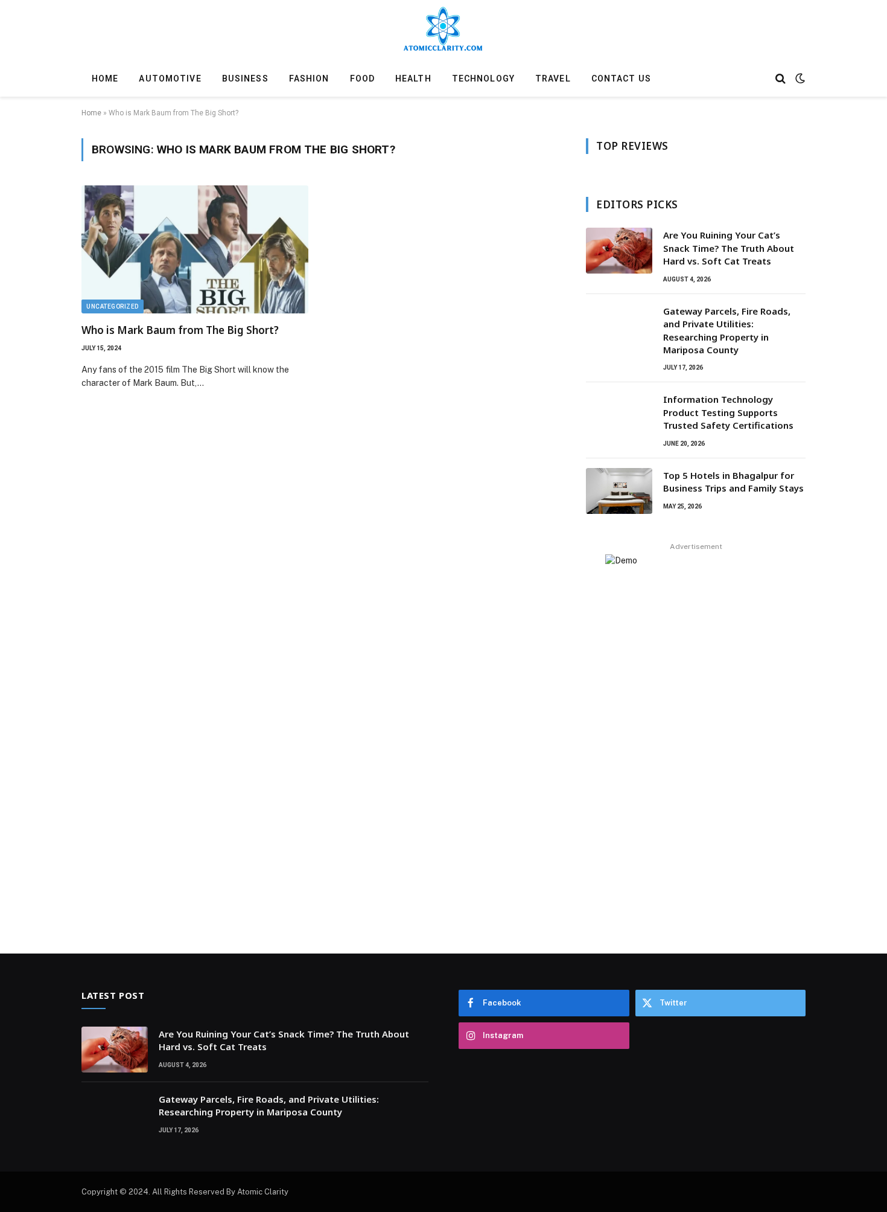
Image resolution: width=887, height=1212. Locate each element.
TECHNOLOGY (483, 78)
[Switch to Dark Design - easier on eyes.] (799, 78)
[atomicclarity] (443, 31)
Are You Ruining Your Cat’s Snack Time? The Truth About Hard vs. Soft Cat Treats (728, 248)
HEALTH (413, 78)
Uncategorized (112, 306)
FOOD (362, 78)
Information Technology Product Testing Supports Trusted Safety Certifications (728, 412)
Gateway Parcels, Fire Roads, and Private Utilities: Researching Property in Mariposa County (726, 330)
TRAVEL (553, 78)
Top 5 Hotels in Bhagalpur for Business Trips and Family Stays (733, 481)
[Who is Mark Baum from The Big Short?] (194, 249)
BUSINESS (245, 78)
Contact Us (621, 78)
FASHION (309, 78)
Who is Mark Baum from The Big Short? (180, 330)
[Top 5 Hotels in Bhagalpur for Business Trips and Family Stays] (619, 491)
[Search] (780, 78)
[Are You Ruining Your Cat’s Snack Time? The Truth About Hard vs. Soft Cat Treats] (619, 251)
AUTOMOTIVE (170, 78)
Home (105, 78)
